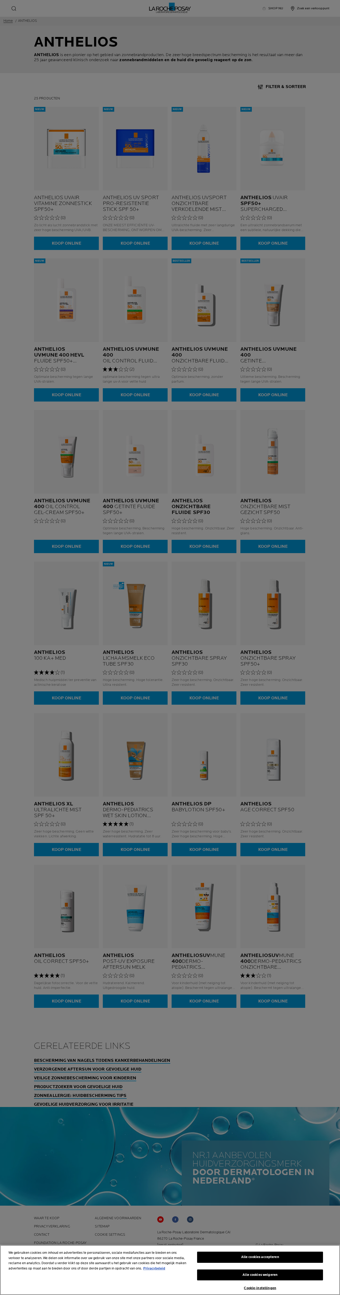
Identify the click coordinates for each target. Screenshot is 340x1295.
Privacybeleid (154, 1268)
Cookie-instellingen (260, 1288)
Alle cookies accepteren (260, 1257)
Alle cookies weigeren (260, 1275)
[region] (170, 1270)
